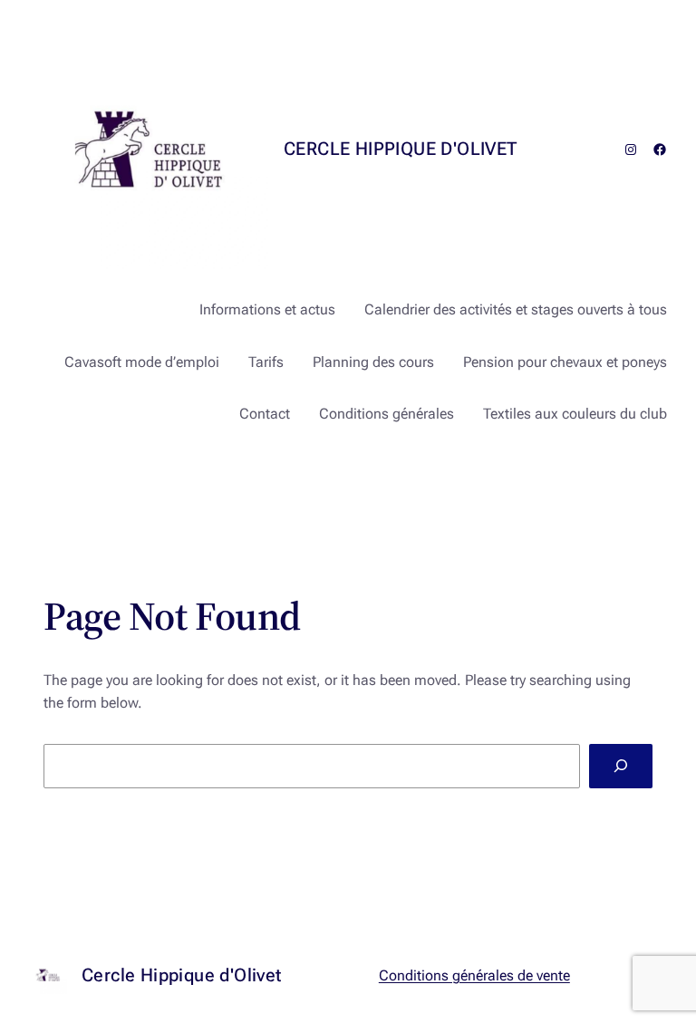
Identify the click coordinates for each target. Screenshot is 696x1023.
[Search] (620, 766)
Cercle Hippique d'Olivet (400, 148)
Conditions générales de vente (474, 975)
